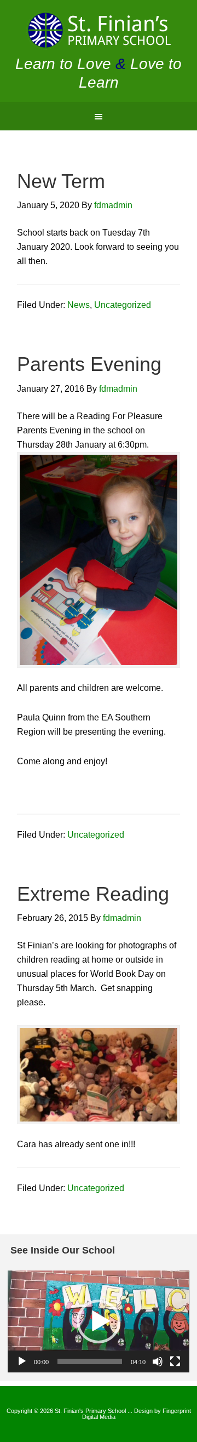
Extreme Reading (93, 894)
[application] (98, 1321)
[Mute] (157, 1361)
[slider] (89, 1361)
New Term (61, 181)
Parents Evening (89, 364)
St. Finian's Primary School (98, 30)
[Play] (21, 1361)
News (78, 305)
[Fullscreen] (175, 1361)
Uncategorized (122, 305)
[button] (98, 1321)
